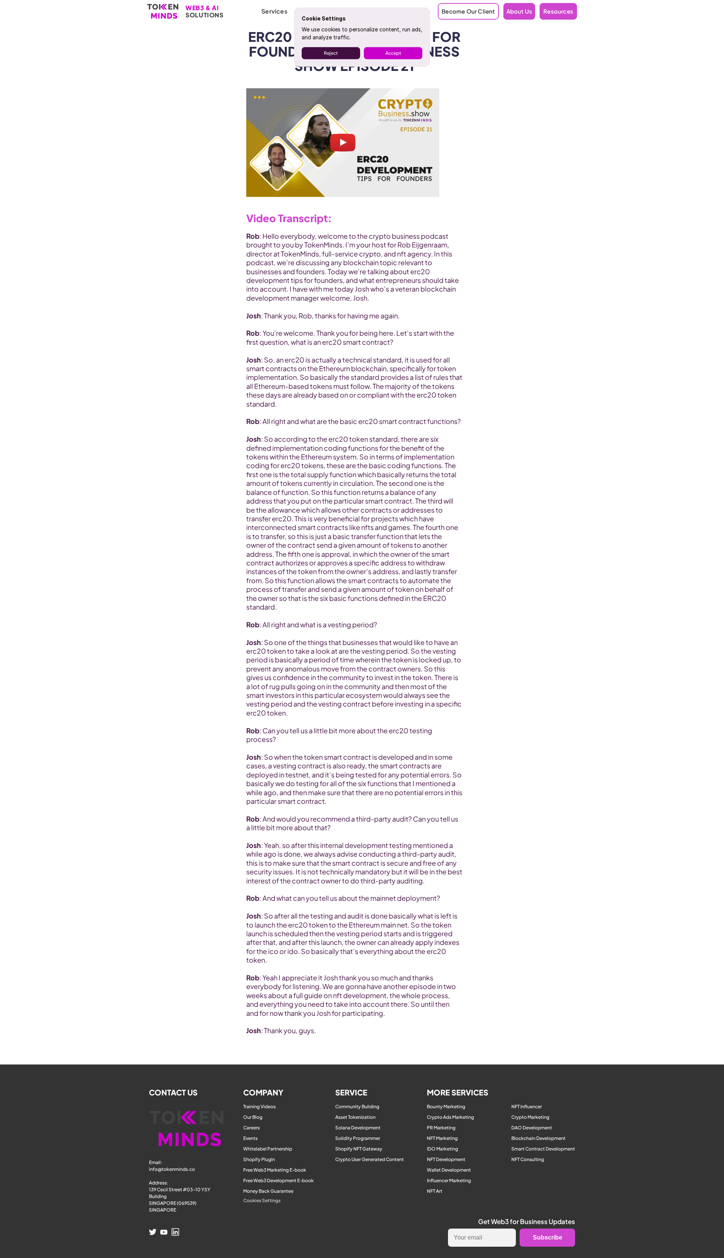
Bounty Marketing (446, 1106)
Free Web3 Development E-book (278, 1180)
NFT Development (446, 1159)
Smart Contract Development (543, 1149)
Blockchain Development (538, 1138)
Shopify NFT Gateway (358, 1149)
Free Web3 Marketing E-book (274, 1170)
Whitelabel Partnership (267, 1149)
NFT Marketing (442, 1138)
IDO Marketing (442, 1149)
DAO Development (531, 1128)
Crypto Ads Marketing (450, 1117)
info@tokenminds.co (172, 1169)
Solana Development (357, 1128)
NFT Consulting (527, 1159)
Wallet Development (449, 1170)
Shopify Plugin (259, 1159)
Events (250, 1138)
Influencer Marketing (449, 1180)
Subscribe (547, 1237)
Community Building (357, 1106)
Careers (251, 1128)
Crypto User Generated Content (369, 1159)
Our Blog (252, 1117)
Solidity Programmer (357, 1138)
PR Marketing (441, 1128)
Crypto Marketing (530, 1117)
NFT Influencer (526, 1106)
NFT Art (434, 1191)
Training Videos (259, 1106)
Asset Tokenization (355, 1117)
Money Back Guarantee (268, 1191)
